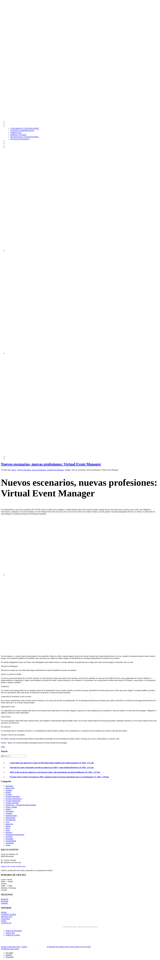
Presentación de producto (15, 834)
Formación (10, 811)
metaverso (9, 824)
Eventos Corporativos (14, 799)
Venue (8, 845)
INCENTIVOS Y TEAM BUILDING (24, 137)
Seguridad (9, 839)
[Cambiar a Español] (9, 957)
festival (8, 809)
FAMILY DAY (16, 133)
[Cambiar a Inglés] (9, 955)
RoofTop (9, 837)
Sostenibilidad (11, 841)
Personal (9, 832)
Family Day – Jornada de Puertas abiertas (21, 805)
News (8, 828)
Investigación (10, 820)
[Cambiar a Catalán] (9, 953)
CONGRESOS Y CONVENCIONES (24, 128)
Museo (8, 826)
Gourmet (9, 813)
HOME (4, 912)
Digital (67, 470)
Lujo (7, 822)
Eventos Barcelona (13, 796)
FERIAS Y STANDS (18, 135)
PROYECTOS (6, 917)
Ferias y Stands (11, 807)
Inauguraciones (11, 815)
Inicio (14, 470)
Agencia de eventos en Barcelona (13, 866)
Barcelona (9, 786)
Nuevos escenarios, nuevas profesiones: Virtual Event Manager (51, 464)
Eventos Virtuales (12, 803)
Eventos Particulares (13, 801)
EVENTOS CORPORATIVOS (22, 131)
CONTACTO (6, 923)
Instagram (4, 899)
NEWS (3, 921)
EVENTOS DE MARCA (20, 139)
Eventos (9, 794)
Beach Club (10, 788)
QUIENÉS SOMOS (8, 915)
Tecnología (10, 843)
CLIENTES (5, 919)
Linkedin (4, 903)
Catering (9, 790)
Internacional (10, 818)
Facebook (4, 901)
